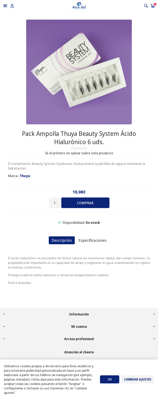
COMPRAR (85, 203)
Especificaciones (93, 240)
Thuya (25, 175)
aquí (43, 379)
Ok (110, 379)
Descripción (62, 240)
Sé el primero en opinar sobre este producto (79, 153)
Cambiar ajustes (137, 379)
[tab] (62, 240)
